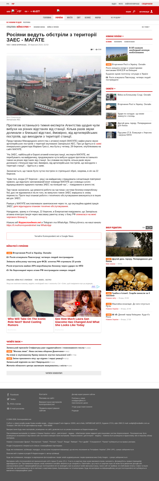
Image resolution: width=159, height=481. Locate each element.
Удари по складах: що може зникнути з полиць (131, 115)
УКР (13, 3)
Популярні (118, 41)
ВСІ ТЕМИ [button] (145, 27)
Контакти (43, 394)
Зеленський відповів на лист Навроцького (31, 362)
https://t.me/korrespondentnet (21, 225)
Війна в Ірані (38, 26)
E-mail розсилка (17, 409)
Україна (59, 17)
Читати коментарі (53, 373)
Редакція (75, 411)
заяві (98, 143)
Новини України (114, 36)
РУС (8, 3)
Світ (78, 17)
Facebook (14, 395)
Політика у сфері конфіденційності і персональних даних (80, 400)
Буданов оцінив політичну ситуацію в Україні (127, 74)
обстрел (48, 280)
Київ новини (110, 264)
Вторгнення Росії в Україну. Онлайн (29, 253)
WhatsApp (46, 225)
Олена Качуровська (18, 45)
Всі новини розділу (14, 22)
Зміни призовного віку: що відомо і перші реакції (38, 358)
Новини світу (111, 298)
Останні (109, 41)
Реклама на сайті (46, 398)
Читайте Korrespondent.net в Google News (53, 236)
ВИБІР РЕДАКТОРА (113, 227)
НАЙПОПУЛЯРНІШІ (132, 3)
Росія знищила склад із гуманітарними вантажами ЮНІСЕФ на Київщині (124, 69)
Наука (98, 17)
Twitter (13, 399)
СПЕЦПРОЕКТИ (147, 3)
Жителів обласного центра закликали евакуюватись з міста (39, 365)
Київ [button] (8, 11)
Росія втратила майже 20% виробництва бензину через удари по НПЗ (45, 266)
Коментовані (129, 41)
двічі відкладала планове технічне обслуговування (40, 206)
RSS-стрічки (15, 404)
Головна (47, 17)
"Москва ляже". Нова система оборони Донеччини (38, 351)
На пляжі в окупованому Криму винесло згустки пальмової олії (41, 355)
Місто (70, 17)
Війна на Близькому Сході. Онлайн (134, 95)
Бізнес (88, 17)
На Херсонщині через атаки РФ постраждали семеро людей (42, 270)
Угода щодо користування (82, 407)
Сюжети (109, 88)
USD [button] (26, 11)
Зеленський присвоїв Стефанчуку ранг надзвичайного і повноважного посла (49, 348)
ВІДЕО (114, 3)
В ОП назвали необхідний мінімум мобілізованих (139, 50)
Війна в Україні (53, 27)
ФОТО (121, 3)
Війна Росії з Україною (23, 280)
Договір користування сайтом (83, 394)
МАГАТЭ (41, 280)
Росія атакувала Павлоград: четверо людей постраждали (41, 257)
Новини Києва (39, 27)
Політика (26, 22)
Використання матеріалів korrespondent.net (50, 403)
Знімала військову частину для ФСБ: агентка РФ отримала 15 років (44, 261)
